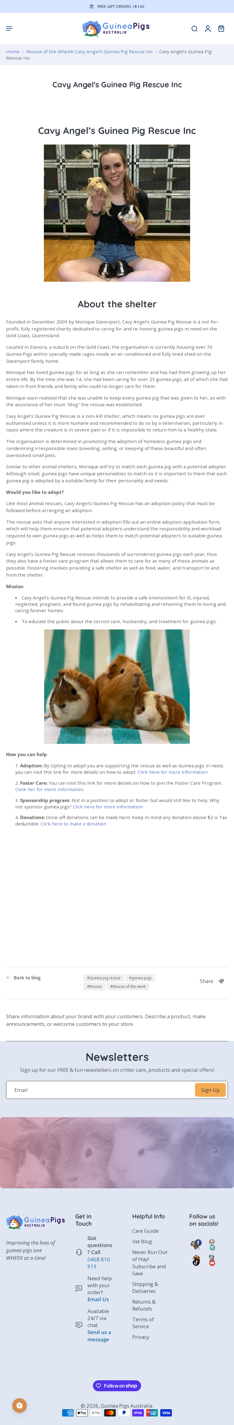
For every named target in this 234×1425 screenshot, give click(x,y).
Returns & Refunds (144, 1305)
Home (13, 51)
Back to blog (27, 977)
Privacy (140, 1337)
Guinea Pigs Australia (126, 1405)
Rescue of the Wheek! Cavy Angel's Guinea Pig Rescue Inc (89, 51)
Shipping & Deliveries (145, 1287)
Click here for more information (173, 772)
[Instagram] (211, 1244)
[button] (9, 28)
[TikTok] (196, 1260)
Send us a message (99, 1336)
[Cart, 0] (221, 28)
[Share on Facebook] (221, 981)
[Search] (194, 28)
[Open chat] (19, 1405)
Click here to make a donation (74, 824)
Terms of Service (143, 1323)
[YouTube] (211, 1260)
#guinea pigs (140, 978)
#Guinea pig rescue (104, 978)
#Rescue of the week (128, 986)
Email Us (98, 1299)
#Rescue (94, 986)
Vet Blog (142, 1241)
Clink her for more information (50, 789)
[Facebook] (196, 1244)
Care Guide (145, 1231)
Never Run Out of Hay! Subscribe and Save (149, 1263)
